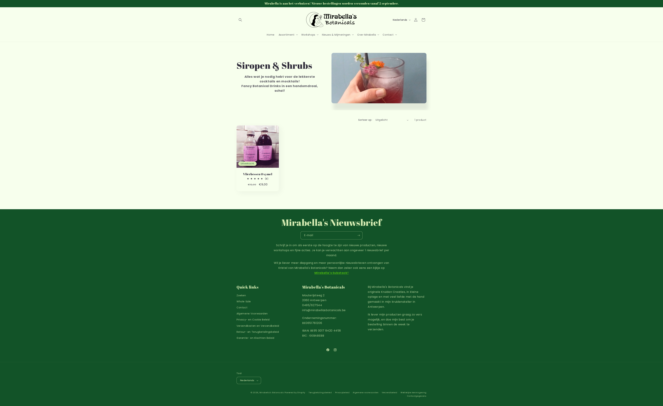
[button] (240, 20)
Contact (242, 307)
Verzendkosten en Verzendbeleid (258, 326)
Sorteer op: (365, 120)
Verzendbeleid (389, 392)
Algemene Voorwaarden (252, 313)
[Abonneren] (358, 235)
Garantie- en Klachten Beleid (255, 338)
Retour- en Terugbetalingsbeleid (258, 332)
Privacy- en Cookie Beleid (253, 319)
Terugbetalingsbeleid (320, 392)
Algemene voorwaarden (365, 392)
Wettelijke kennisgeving (413, 392)
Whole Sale (244, 301)
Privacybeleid (342, 392)
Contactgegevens (417, 396)
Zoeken (241, 295)
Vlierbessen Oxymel (257, 174)
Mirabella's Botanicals (272, 392)
